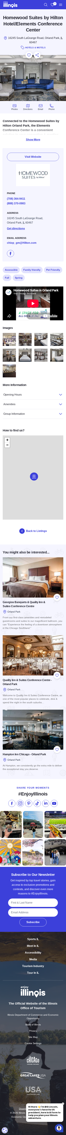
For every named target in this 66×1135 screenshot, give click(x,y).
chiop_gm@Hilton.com (21, 242)
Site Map (33, 1037)
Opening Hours (12, 394)
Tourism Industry (33, 966)
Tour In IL (33, 972)
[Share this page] (37, 55)
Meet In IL (33, 945)
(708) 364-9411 (16, 198)
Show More (33, 139)
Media (33, 959)
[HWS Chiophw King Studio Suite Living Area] (9, 355)
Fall (7, 277)
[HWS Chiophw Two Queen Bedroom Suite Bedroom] (41, 339)
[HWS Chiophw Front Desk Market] (41, 355)
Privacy (33, 1030)
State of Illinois (33, 1024)
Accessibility (33, 952)
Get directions (16, 228)
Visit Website (33, 156)
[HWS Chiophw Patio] (25, 339)
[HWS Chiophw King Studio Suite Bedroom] (56, 355)
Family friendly (31, 269)
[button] (34, 476)
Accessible (11, 269)
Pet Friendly (53, 269)
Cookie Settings (33, 1043)
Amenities (9, 404)
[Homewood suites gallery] (9, 339)
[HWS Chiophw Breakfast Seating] (56, 339)
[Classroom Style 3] (9, 371)
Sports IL (33, 939)
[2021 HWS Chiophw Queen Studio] (25, 355)
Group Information (14, 413)
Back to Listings (36, 531)
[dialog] (5, 1130)
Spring (19, 277)
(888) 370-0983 (16, 203)
